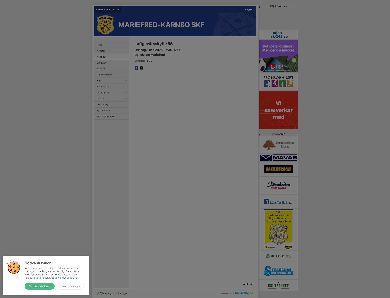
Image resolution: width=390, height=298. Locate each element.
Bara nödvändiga (70, 286)
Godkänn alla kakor (39, 286)
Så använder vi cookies (65, 277)
